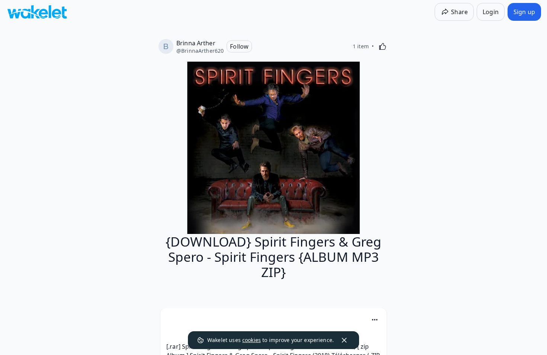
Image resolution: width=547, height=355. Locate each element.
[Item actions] (375, 320)
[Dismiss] (344, 340)
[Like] (382, 46)
